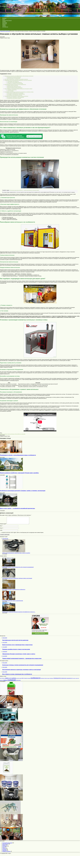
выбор (10, 678)
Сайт (1, 530)
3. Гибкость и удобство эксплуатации (15, 83)
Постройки (4, 22)
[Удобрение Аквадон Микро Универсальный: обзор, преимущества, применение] (11, 694)
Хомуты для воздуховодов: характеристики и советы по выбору (16, 552)
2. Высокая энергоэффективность (14, 82)
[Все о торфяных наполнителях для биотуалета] (6, 773)
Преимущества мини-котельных (14, 77)
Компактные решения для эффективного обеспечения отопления (19, 75)
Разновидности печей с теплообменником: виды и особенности (18, 455)
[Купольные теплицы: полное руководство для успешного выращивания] (8, 566)
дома (20, 678)
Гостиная (4, 18)
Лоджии (4, 21)
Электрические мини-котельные (14, 86)
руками (74, 678)
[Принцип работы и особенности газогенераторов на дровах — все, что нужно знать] (11, 800)
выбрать (14, 678)
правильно (51, 678)
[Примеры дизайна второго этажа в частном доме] (11, 707)
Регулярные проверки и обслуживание (15, 97)
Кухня (3, 19)
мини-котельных (11, 434)
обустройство (18, 434)
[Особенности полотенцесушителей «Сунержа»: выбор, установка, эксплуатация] (11, 488)
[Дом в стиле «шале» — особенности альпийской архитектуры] (8, 506)
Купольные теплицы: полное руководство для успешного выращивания (18, 567)
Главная (2, 31)
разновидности (70, 678)
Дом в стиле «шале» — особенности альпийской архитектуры (17, 508)
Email (1, 528)
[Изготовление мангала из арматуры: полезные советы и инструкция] (8, 577)
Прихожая (4, 23)
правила (48, 678)
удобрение (11, 680)
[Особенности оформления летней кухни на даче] (11, 839)
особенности (35, 678)
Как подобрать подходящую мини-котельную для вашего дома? (18, 88)
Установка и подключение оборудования (16, 94)
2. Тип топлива (10, 90)
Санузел (4, 25)
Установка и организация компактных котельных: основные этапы (19, 91)
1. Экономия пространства (13, 81)
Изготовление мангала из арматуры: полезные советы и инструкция (17, 578)
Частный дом (7, 31)
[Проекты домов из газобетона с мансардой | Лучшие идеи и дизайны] (11, 470)
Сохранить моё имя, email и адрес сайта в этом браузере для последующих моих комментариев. (22, 532)
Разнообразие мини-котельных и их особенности (15, 84)
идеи (22, 678)
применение (63, 678)
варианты (3, 678)
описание (23, 434)
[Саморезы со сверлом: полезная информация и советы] (10, 813)
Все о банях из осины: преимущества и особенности (13, 589)
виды (6, 678)
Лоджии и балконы (6, 851)
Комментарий (3, 523)
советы (5, 680)
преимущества (57, 678)
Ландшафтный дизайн (7, 20)
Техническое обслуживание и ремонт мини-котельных (16, 96)
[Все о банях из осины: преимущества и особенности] (8, 588)
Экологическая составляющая (13, 78)
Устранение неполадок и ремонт (14, 98)
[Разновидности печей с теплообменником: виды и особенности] (11, 452)
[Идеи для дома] (5, 11)
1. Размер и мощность (12, 89)
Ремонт (4, 24)
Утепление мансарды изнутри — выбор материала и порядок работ (24, 190)
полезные (42, 678)
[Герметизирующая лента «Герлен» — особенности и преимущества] (11, 760)
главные (5, 434)
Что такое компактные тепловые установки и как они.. (16, 79)
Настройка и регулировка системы (14, 95)
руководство (77, 678)
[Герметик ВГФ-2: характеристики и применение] (11, 787)
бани (1, 678)
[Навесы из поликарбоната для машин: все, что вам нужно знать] (9, 721)
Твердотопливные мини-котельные (14, 87)
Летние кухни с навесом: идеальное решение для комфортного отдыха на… (18, 611)
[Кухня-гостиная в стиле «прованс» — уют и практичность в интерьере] (11, 826)
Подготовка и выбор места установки (15, 92)
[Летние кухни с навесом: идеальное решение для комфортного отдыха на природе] (8, 610)
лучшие (25, 678)
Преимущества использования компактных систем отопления (18, 80)
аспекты (2, 434)
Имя (1, 525)
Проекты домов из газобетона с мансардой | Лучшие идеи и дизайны (19, 472)
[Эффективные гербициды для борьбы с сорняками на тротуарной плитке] (11, 734)
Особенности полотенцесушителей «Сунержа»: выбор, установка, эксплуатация (22, 490)
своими (1, 680)
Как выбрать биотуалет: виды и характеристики (12, 600)
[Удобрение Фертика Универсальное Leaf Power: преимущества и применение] (11, 747)
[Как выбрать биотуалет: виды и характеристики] (8, 599)
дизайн (18, 678)
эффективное (18, 680)
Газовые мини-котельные (12, 85)
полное (45, 678)
